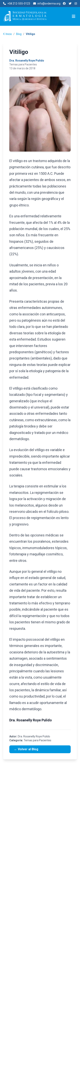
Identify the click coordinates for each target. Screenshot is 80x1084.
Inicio (9, 34)
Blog (19, 34)
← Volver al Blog (26, 749)
